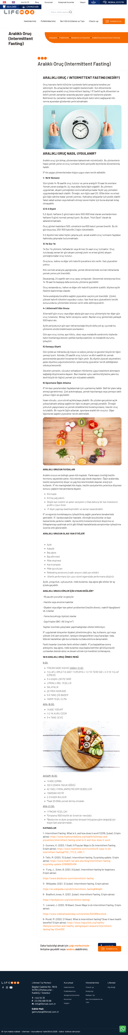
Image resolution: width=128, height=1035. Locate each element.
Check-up (93, 21)
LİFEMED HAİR (32, 6)
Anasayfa (53, 37)
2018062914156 (69, 864)
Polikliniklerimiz (48, 21)
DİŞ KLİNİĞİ (11, 6)
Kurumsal (48, 2)
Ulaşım (83, 2)
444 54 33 (25, 2)
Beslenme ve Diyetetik (80, 37)
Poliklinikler (64, 37)
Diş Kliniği (111, 987)
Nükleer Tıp (90, 995)
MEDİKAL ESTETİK (116, 2)
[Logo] (20, 12)
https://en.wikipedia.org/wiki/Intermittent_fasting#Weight (72, 889)
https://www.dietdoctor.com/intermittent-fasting (68, 878)
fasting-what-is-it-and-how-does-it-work (89, 840)
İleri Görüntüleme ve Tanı (72, 21)
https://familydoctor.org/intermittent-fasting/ (66, 899)
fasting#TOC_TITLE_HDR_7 (70, 852)
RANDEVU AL (112, 949)
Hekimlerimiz (30, 21)
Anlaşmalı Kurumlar (66, 2)
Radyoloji (89, 991)
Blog (37, 2)
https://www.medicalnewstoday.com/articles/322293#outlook (74, 913)
